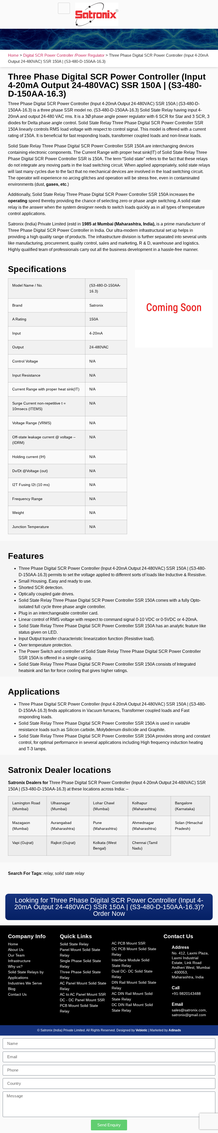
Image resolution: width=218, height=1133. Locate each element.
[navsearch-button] (154, 9)
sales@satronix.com (189, 1010)
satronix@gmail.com (189, 1015)
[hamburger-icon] (64, 8)
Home (13, 55)
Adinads (175, 1030)
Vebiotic (142, 1030)
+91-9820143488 (186, 993)
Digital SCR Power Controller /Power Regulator (63, 55)
